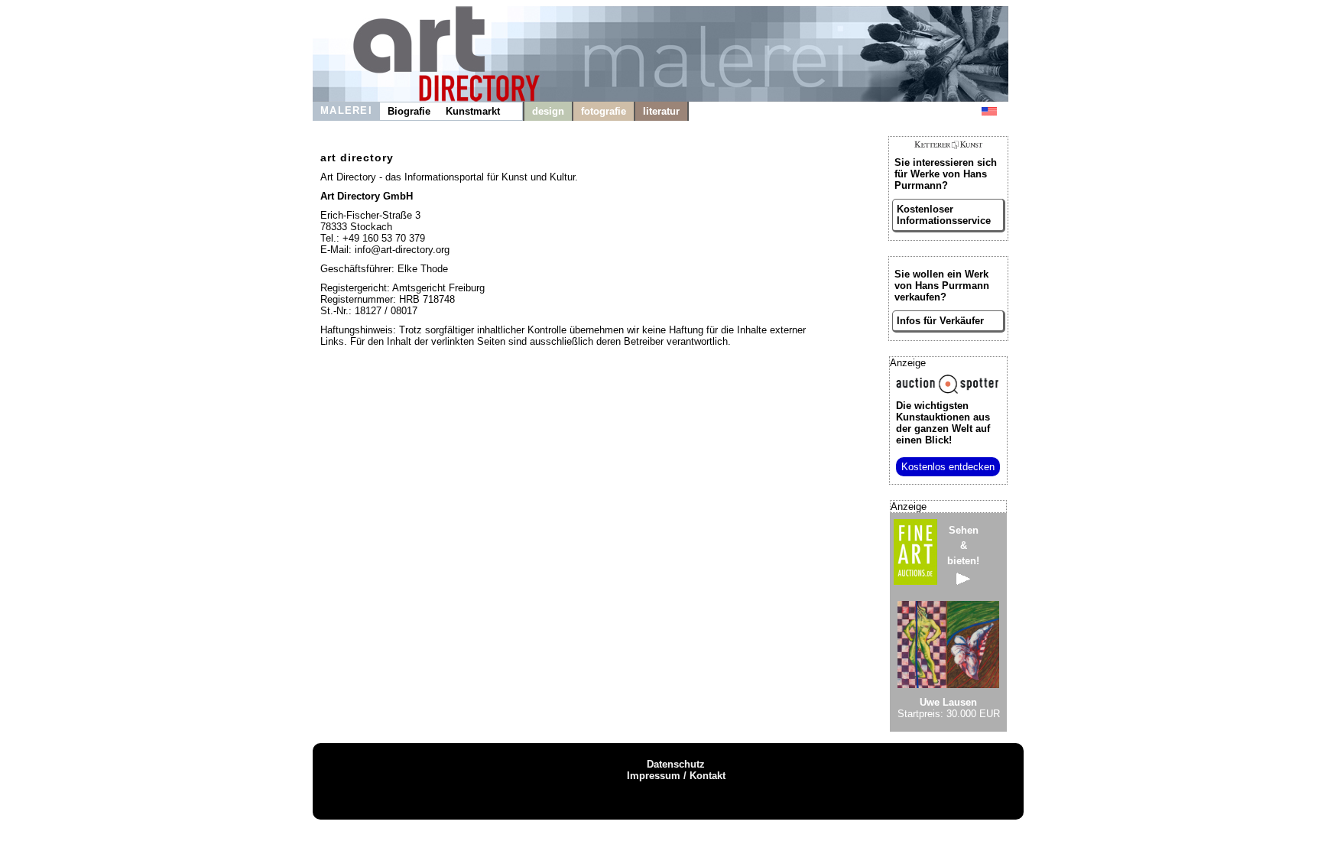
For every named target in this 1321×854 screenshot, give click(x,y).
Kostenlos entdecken (948, 466)
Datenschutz (676, 764)
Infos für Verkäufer (940, 320)
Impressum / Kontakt (676, 775)
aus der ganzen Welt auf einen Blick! (943, 423)
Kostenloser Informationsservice (944, 214)
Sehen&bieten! (963, 545)
